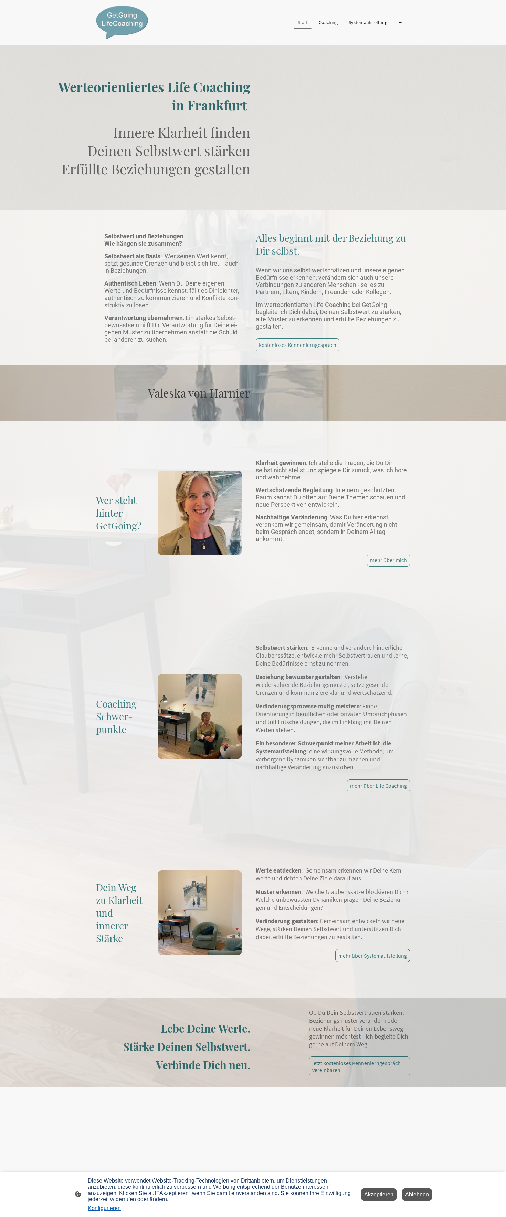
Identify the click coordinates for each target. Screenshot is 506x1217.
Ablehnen (417, 1194)
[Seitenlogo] (122, 23)
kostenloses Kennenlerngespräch (297, 344)
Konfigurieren (104, 1208)
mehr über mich (388, 560)
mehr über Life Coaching (378, 785)
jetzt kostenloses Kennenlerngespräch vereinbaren (356, 1066)
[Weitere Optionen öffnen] (400, 22)
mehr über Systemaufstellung (372, 955)
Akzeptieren (378, 1194)
